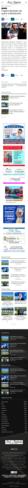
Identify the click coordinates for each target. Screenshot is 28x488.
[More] (21, 19)
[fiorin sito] (14, 234)
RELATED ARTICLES (6, 92)
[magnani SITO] (14, 183)
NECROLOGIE (12, 475)
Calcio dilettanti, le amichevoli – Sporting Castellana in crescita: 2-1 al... (18, 276)
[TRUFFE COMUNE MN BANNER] (14, 165)
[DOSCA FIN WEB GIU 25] (14, 143)
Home (2, 6)
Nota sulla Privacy (11, 482)
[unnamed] (14, 251)
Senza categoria (5, 314)
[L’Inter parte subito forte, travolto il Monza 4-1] (5, 104)
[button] (2, 3)
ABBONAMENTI (22, 475)
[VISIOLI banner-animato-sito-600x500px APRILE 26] (14, 222)
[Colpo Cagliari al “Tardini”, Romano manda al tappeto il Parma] (5, 111)
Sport (3, 299)
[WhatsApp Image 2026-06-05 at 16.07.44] (14, 203)
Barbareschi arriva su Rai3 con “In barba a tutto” (20, 84)
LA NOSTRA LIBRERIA (18, 477)
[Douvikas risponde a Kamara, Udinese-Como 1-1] (5, 97)
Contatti (17, 482)
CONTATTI (5, 475)
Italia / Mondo (8, 6)
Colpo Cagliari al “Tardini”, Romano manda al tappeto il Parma (16, 111)
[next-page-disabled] (5, 117)
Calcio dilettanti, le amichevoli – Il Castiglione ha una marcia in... (20, 318)
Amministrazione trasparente (20, 483)
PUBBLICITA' (8, 477)
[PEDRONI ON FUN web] (14, 174)
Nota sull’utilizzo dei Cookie (7, 483)
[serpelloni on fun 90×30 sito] (14, 243)
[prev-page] (2, 117)
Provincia (16, 299)
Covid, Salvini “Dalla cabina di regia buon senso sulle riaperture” (7, 85)
